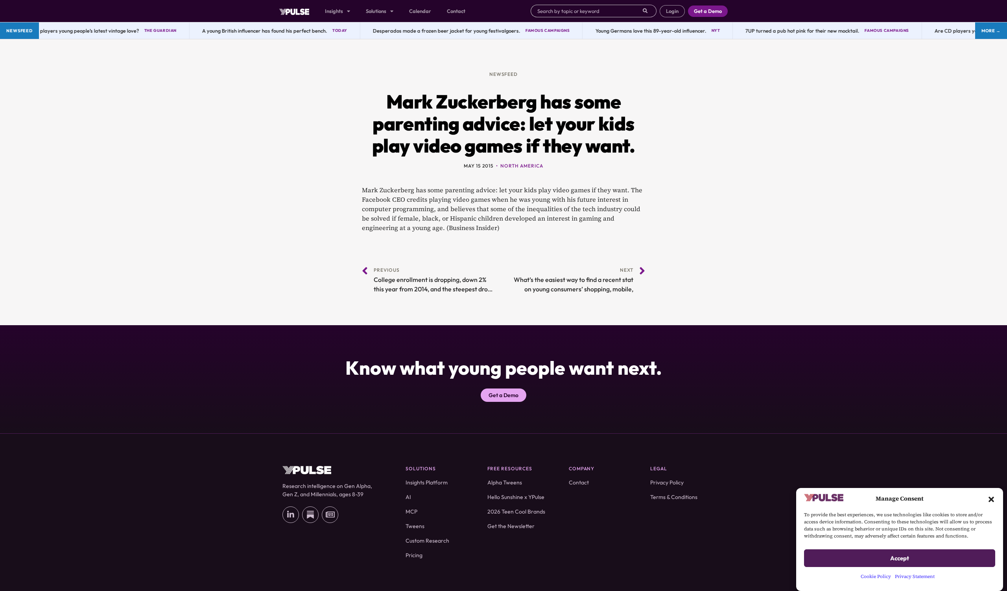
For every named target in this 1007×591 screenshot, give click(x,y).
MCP (411, 511)
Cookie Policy (876, 576)
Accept (899, 558)
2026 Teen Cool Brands (516, 511)
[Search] (650, 11)
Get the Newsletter (511, 526)
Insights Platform (427, 482)
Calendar (420, 11)
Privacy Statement (915, 576)
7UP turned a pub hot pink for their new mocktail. (795, 31)
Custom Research (427, 540)
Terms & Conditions (673, 497)
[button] (991, 499)
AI (408, 497)
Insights (334, 11)
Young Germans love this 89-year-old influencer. (643, 31)
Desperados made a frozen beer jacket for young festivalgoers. (439, 31)
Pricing (414, 555)
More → (991, 30)
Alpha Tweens (504, 482)
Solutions (376, 11)
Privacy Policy (667, 482)
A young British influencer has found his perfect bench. (257, 31)
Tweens (415, 526)
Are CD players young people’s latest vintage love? (72, 31)
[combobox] (587, 11)
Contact (456, 11)
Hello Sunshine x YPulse (515, 497)
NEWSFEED (503, 74)
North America (521, 166)
